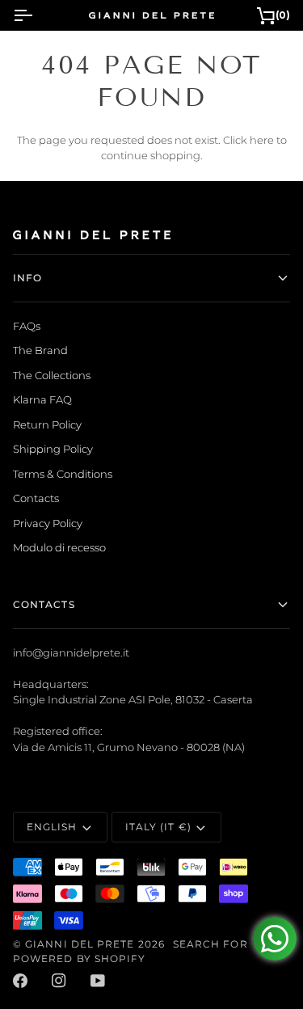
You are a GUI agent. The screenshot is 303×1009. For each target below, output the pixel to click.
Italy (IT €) (158, 827)
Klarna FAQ (42, 399)
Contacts (36, 498)
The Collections (51, 375)
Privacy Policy (47, 523)
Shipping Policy (53, 448)
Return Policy (47, 424)
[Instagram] (59, 980)
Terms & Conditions (62, 473)
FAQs (26, 325)
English (52, 827)
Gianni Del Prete (79, 944)
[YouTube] (97, 980)
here (262, 139)
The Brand (40, 350)
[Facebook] (20, 980)
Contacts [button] (44, 604)
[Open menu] (37, 15)
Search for (210, 944)
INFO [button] (27, 278)
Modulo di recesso (59, 547)
